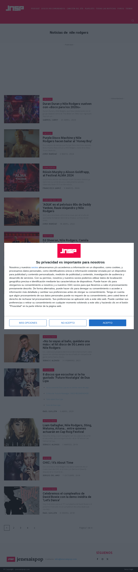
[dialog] (69, 286)
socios (34, 267)
